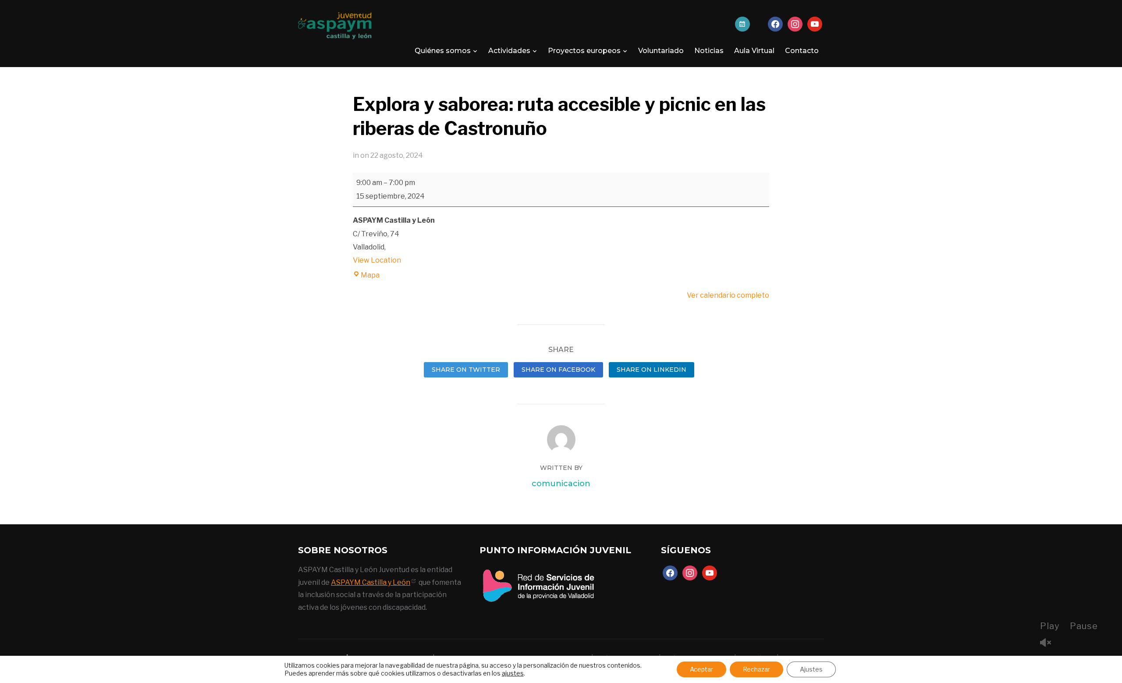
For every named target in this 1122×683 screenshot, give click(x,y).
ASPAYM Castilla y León (370, 582)
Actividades (509, 50)
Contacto (802, 50)
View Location (377, 260)
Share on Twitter (466, 370)
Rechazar (756, 669)
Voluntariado (661, 50)
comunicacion (561, 483)
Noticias (709, 50)
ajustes (513, 673)
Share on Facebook (558, 370)
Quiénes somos (443, 50)
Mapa (370, 275)
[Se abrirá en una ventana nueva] (538, 570)
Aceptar (701, 669)
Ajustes (811, 669)
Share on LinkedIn (651, 370)
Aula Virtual (754, 50)
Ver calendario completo (728, 295)
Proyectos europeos (584, 50)
